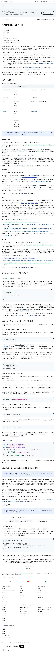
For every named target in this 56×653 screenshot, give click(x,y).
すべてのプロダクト (6, 638)
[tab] (5, 278)
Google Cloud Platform (7, 635)
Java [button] (10, 440)
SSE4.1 (46, 245)
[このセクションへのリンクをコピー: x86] (5, 197)
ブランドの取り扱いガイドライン (22, 642)
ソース (3, 595)
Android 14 (4, 614)
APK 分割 (33, 309)
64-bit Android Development (29, 177)
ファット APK (8, 306)
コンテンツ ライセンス (24, 573)
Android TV (40, 597)
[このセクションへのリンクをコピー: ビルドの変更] (11, 505)
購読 (22, 646)
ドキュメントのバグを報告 (43, 609)
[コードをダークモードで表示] (52, 289)
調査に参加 (40, 614)
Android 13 (4, 616)
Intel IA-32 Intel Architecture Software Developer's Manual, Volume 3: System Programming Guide (28, 228)
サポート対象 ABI (19, 345)
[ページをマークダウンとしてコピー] (23, 25)
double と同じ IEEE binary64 (29, 166)
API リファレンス (23, 611)
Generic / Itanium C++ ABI (33, 67)
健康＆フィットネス (24, 592)
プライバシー (22, 597)
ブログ (3, 599)
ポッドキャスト (5, 601)
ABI (6, 392)
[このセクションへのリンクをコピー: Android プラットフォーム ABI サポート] (27, 374)
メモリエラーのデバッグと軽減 (21, 475)
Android (3, 588)
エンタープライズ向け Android (8, 590)
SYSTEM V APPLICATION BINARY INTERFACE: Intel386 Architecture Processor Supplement (26, 231)
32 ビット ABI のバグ (32, 74)
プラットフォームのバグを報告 (44, 607)
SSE (26, 203)
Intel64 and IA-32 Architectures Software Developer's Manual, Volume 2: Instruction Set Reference (28, 260)
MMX (22, 203)
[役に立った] (51, 20)
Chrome (3, 631)
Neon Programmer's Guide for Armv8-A (40, 181)
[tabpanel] (28, 291)
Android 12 (4, 618)
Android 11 (4, 620)
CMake (39, 151)
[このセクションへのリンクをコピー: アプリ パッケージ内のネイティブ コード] (27, 330)
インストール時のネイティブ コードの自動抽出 (25, 315)
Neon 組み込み (16, 179)
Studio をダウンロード (24, 614)
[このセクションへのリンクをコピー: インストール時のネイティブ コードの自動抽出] (31, 405)
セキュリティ (4, 592)
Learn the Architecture (37, 175)
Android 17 (4, 607)
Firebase (3, 633)
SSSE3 (36, 203)
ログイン (52, 1)
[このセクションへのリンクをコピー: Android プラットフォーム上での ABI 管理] (34, 321)
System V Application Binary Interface (42, 63)
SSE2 (29, 203)
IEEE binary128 (25, 193)
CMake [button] (19, 278)
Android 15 (4, 611)
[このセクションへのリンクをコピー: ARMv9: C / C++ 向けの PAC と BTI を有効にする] (39, 468)
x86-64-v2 (36, 111)
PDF (25, 501)
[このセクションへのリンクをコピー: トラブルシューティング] (17, 526)
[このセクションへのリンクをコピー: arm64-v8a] (10, 170)
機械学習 (22, 590)
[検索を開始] (35, 1)
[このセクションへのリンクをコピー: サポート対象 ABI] (16, 80)
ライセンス (11, 642)
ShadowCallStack (33, 185)
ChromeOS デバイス (42, 592)
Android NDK (22, 616)
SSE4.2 (51, 245)
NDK (3, 6)
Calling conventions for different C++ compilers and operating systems (21, 222)
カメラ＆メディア (23, 595)
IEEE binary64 (8, 235)
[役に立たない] (53, 20)
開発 (10, 19)
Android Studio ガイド (24, 607)
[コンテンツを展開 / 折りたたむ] (11, 29)
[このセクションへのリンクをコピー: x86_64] (7, 239)
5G (20, 599)
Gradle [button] (5, 278)
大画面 (39, 588)
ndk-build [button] (12, 278)
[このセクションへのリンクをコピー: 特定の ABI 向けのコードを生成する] (29, 273)
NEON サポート (22, 155)
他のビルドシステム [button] (22, 517)
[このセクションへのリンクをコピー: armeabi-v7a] (11, 139)
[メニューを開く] (2, 1)
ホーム (3, 19)
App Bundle (25, 309)
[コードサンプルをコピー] (53, 289)
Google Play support (42, 611)
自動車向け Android (42, 595)
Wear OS (40, 590)
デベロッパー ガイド (24, 609)
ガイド (14, 19)
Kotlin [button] (4, 440)
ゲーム (21, 588)
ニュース (3, 597)
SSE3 (32, 203)
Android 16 (4, 609)
